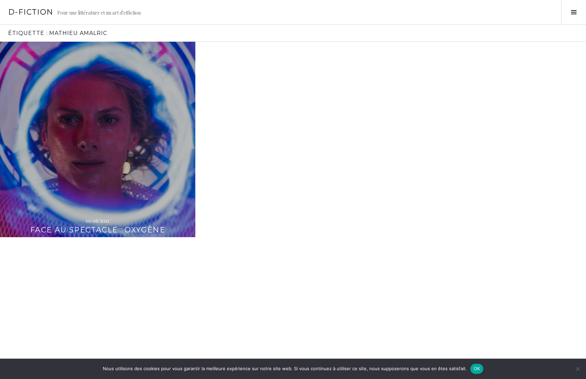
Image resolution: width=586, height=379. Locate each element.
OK (477, 368)
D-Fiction (30, 12)
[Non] (577, 368)
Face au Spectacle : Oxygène (97, 229)
